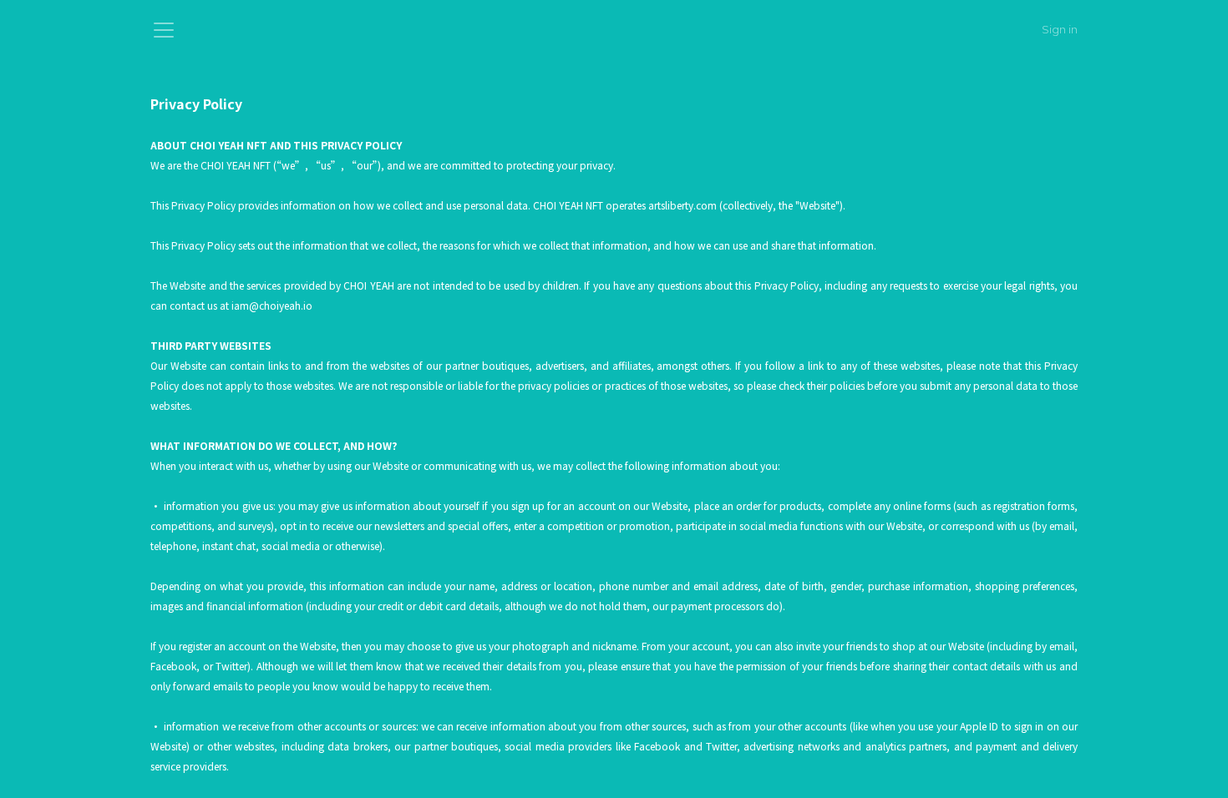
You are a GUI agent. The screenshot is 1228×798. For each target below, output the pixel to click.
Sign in (1060, 29)
